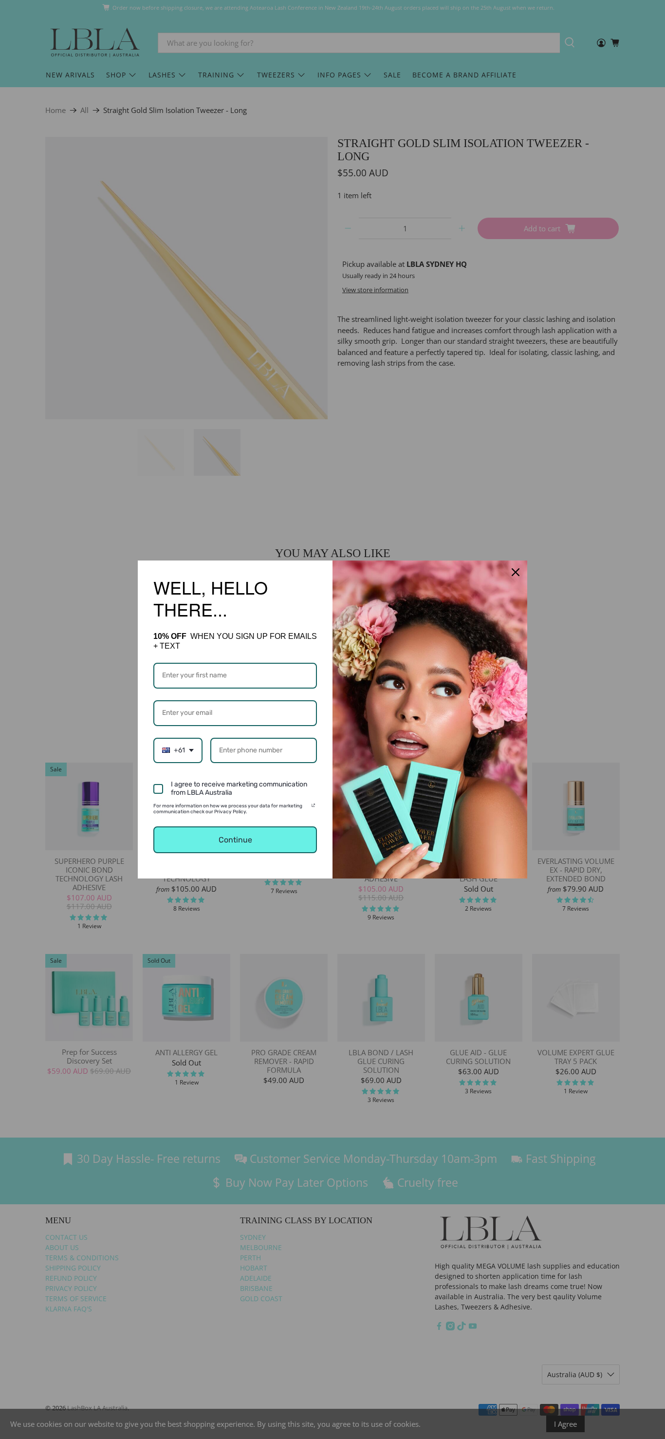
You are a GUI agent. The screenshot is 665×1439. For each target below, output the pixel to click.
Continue (235, 839)
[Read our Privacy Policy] (313, 807)
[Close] (515, 572)
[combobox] (178, 751)
